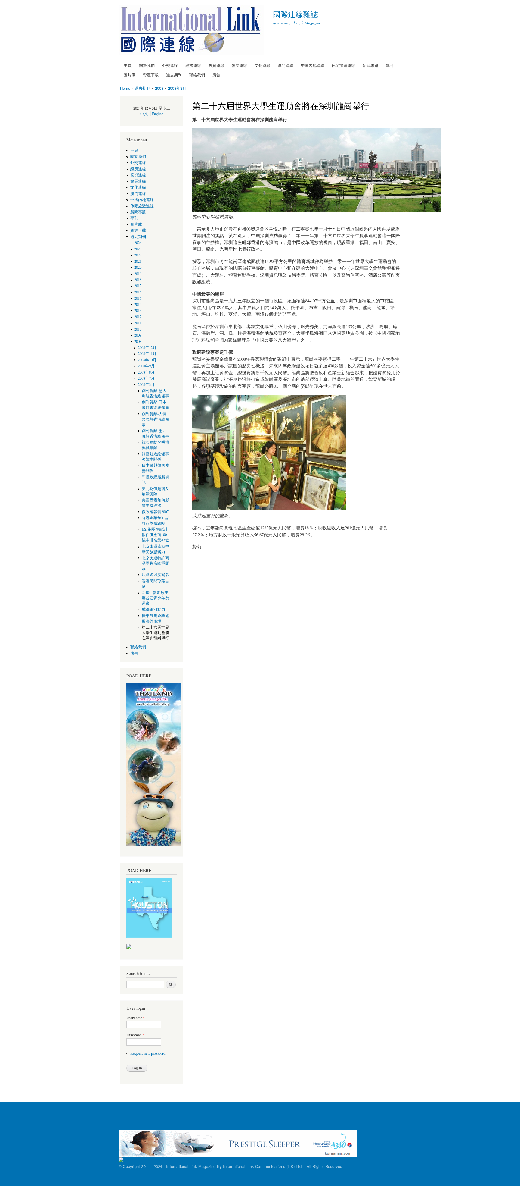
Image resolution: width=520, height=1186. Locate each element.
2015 (137, 298)
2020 (137, 267)
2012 (137, 316)
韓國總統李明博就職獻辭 (155, 445)
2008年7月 (146, 378)
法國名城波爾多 (155, 574)
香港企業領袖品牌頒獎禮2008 (155, 520)
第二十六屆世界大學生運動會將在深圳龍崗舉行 (155, 633)
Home (125, 88)
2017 (137, 285)
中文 (144, 113)
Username (135, 1017)
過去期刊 (174, 74)
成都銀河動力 (153, 609)
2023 (137, 249)
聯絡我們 (197, 74)
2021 (137, 261)
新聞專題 (370, 65)
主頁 (128, 65)
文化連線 (262, 65)
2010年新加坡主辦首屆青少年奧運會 (155, 598)
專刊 (390, 65)
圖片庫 (129, 74)
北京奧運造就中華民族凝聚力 (155, 549)
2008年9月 (146, 366)
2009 (137, 335)
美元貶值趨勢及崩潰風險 (155, 491)
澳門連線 (285, 65)
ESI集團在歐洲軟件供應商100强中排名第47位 (155, 535)
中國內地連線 (312, 65)
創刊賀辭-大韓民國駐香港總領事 (155, 419)
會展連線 (239, 65)
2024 (137, 242)
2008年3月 (177, 88)
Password (135, 1035)
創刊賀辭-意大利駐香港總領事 (155, 393)
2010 (137, 329)
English (157, 113)
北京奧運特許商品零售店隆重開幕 (155, 563)
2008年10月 (147, 359)
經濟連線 (193, 65)
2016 (137, 292)
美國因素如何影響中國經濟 (155, 502)
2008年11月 (147, 353)
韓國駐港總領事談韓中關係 (155, 456)
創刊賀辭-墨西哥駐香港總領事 (155, 433)
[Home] (192, 30)
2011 (137, 322)
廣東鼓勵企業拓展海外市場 (155, 618)
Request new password (147, 1053)
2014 (137, 304)
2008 (159, 88)
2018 (137, 279)
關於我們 (147, 65)
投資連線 (216, 65)
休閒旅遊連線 (343, 65)
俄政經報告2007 (155, 511)
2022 (137, 255)
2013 (137, 310)
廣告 (216, 74)
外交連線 (170, 65)
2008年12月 (147, 347)
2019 (137, 273)
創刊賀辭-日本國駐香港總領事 (155, 405)
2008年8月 (146, 372)
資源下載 (151, 74)
